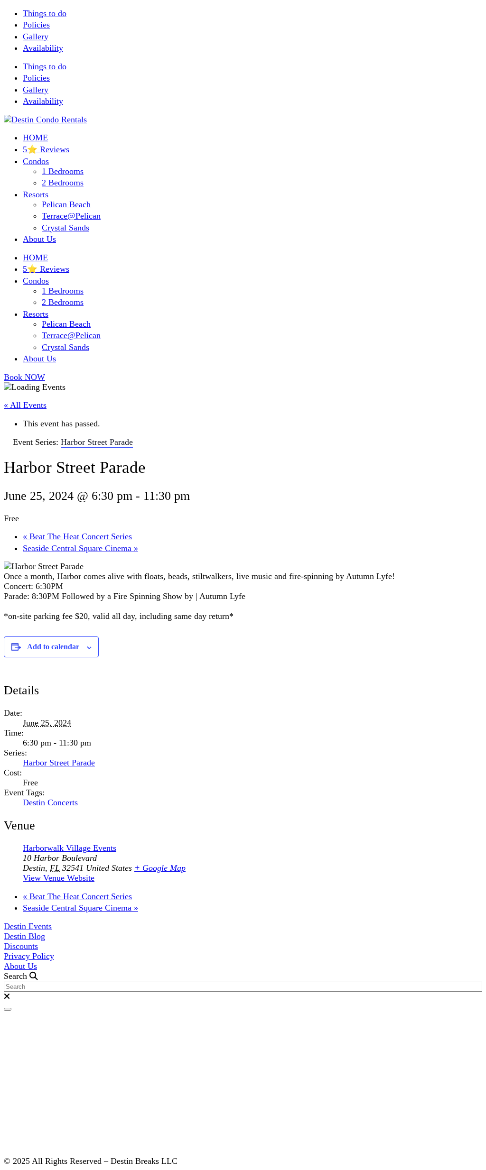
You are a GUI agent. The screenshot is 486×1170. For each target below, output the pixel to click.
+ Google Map (160, 868)
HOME (35, 137)
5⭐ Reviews (46, 149)
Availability (43, 48)
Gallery (35, 36)
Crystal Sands (65, 227)
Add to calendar (53, 647)
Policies (36, 24)
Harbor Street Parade (59, 762)
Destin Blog (24, 936)
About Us (39, 239)
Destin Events (28, 926)
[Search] (7, 1009)
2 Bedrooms (63, 182)
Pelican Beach (66, 204)
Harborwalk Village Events (69, 848)
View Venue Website (58, 878)
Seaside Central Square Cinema (80, 548)
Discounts (21, 946)
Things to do (44, 13)
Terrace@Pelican (71, 216)
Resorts (35, 194)
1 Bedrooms (63, 171)
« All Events (25, 405)
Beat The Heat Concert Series (77, 536)
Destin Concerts (50, 802)
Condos (36, 161)
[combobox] (243, 987)
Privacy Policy (29, 956)
